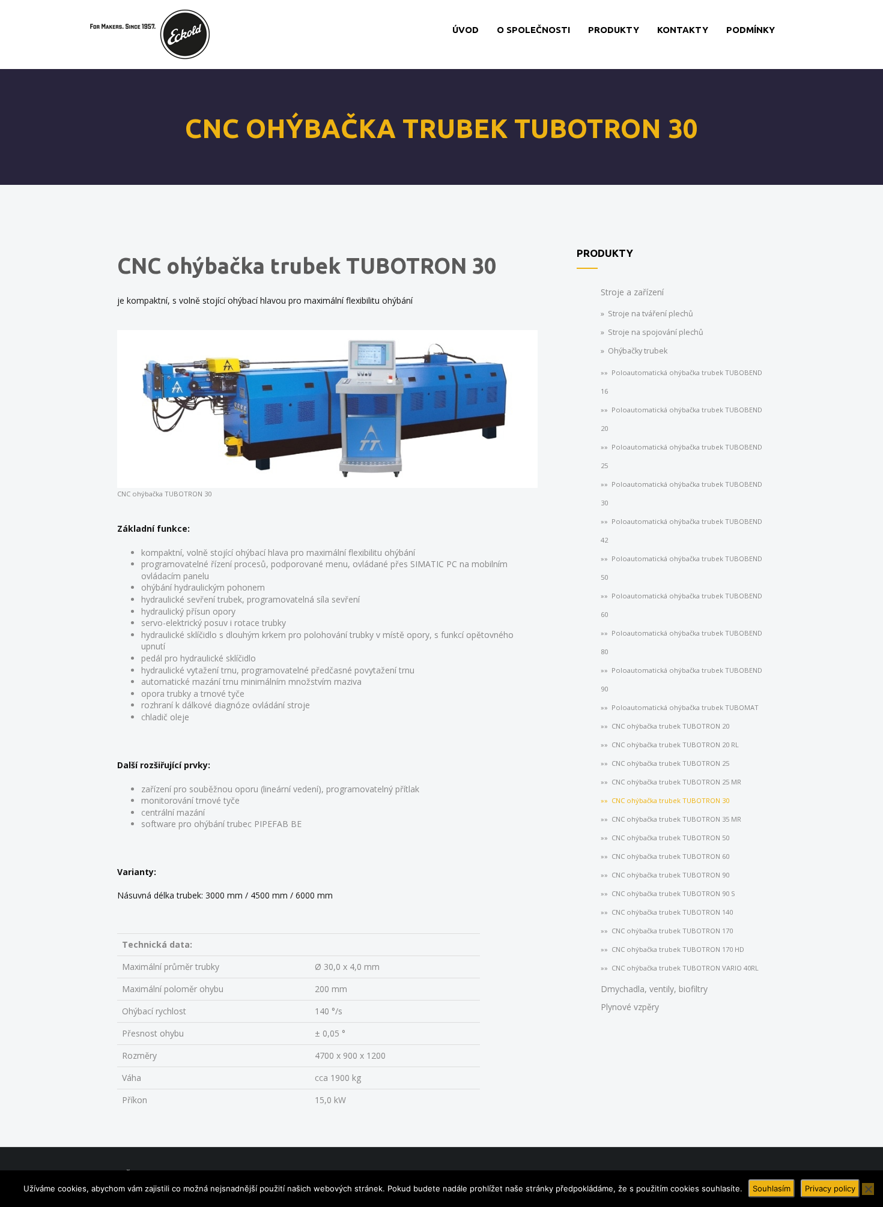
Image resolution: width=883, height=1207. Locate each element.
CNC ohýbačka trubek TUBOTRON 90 (670, 874)
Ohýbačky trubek (637, 351)
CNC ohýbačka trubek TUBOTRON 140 (672, 912)
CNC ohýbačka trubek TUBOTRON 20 (670, 725)
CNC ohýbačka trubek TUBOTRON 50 (670, 837)
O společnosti (533, 30)
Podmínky (750, 30)
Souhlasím (771, 1188)
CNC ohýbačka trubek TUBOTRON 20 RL (675, 744)
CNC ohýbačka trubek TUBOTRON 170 (672, 930)
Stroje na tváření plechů (650, 314)
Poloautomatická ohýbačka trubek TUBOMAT (685, 707)
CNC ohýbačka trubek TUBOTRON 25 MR (676, 781)
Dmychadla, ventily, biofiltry (654, 989)
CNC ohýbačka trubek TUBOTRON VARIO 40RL (685, 967)
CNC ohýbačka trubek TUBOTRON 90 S (673, 893)
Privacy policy (830, 1188)
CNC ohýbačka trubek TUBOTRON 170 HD (677, 949)
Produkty (613, 30)
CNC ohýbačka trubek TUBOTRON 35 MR (676, 818)
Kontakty (682, 30)
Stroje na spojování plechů (655, 332)
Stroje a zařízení (632, 292)
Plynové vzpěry (630, 1007)
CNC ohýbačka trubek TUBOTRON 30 (670, 800)
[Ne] (868, 1189)
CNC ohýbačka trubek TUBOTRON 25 (670, 763)
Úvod (465, 30)
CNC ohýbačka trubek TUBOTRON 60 (670, 856)
